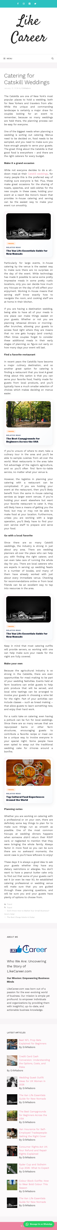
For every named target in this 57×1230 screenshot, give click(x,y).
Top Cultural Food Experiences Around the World (25, 798)
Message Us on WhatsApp (41, 1224)
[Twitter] (35, 3)
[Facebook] (17, 3)
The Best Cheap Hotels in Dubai (20, 917)
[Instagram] (23, 3)
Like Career (28, 30)
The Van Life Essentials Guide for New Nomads (26, 252)
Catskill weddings (38, 173)
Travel (9, 904)
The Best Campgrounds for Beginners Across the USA (23, 440)
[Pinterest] (29, 3)
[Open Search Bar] (52, 58)
